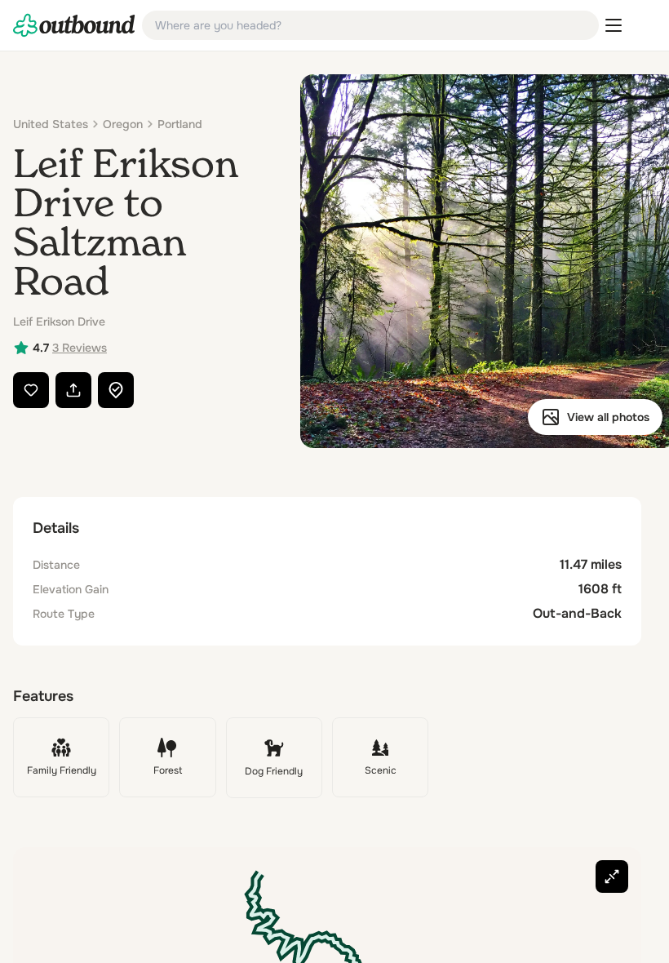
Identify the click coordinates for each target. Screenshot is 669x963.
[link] (74, 25)
